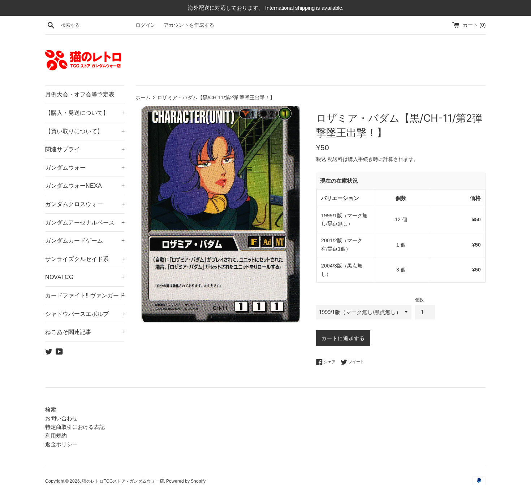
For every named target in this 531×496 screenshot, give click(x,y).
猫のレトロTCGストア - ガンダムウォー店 (123, 481)
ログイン (145, 25)
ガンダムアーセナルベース (85, 222)
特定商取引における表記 (75, 427)
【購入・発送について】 (85, 113)
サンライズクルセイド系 (85, 259)
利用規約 (56, 435)
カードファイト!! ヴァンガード (85, 295)
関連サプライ (85, 149)
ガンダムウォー (85, 168)
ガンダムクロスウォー (85, 204)
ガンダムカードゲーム (85, 241)
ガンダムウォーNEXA (85, 186)
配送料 (335, 159)
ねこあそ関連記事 (85, 332)
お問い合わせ (61, 418)
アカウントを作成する (189, 25)
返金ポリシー (61, 444)
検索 (50, 409)
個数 (419, 300)
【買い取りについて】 (85, 131)
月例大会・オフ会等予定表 (80, 94)
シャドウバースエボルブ (85, 314)
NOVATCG (85, 277)
